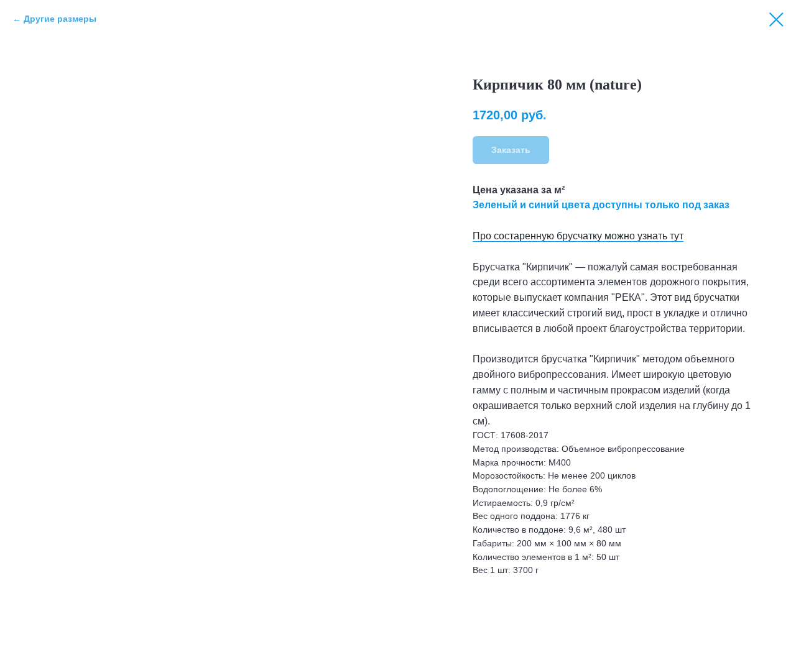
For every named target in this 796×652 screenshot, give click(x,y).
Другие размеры (60, 19)
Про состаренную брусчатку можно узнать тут (578, 236)
